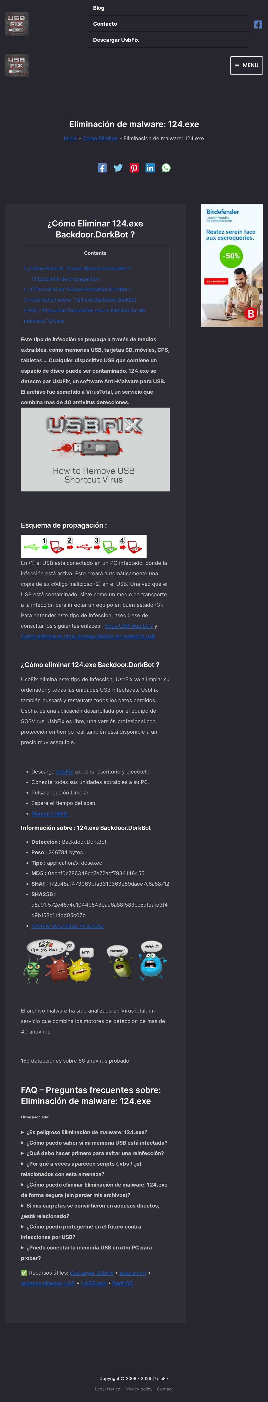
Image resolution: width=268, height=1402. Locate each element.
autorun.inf (132, 1273)
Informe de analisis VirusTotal (67, 926)
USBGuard (94, 1283)
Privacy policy (139, 1389)
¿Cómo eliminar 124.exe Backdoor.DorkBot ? (78, 289)
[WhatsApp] (166, 167)
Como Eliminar (100, 138)
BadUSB (123, 1283)
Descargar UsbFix (116, 40)
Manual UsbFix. (50, 813)
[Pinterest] (134, 167)
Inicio (70, 138)
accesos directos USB (48, 1283)
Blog (98, 8)
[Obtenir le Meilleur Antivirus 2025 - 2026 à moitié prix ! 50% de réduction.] (232, 265)
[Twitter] (118, 167)
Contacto (105, 24)
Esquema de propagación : (66, 279)
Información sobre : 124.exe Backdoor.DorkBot (80, 300)
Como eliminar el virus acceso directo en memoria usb (88, 636)
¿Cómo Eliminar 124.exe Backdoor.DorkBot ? (77, 269)
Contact (165, 1389)
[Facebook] (258, 24)
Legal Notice (107, 1389)
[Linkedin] (150, 167)
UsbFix (64, 771)
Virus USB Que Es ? (129, 626)
